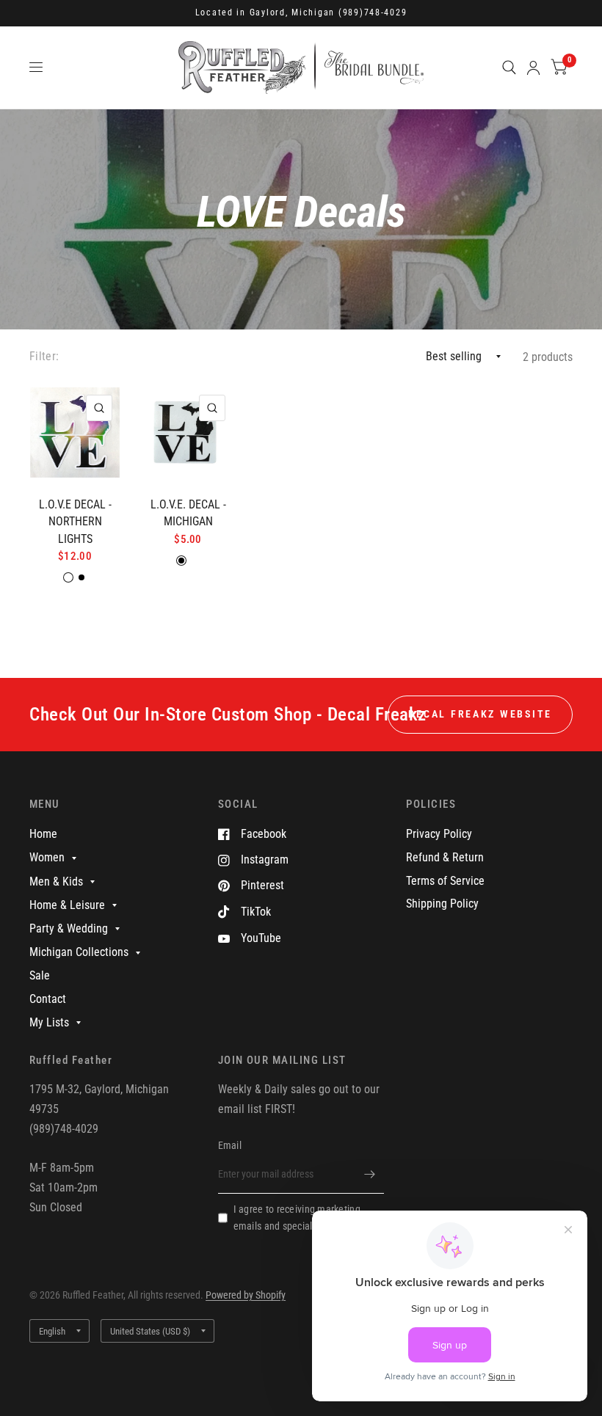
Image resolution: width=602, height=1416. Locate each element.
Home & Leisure (67, 905)
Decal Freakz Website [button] (480, 714)
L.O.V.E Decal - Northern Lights (75, 521)
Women (47, 857)
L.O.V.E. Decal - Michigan (188, 513)
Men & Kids (56, 881)
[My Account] (533, 67)
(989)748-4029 (372, 12)
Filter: (44, 356)
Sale (39, 975)
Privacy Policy (439, 834)
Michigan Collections (78, 952)
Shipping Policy (442, 903)
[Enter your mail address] (369, 1175)
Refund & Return (445, 857)
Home (43, 834)
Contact (47, 999)
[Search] (509, 67)
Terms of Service (445, 881)
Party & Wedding (68, 928)
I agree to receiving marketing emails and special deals (296, 1218)
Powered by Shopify (246, 1295)
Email (230, 1145)
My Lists (49, 1022)
